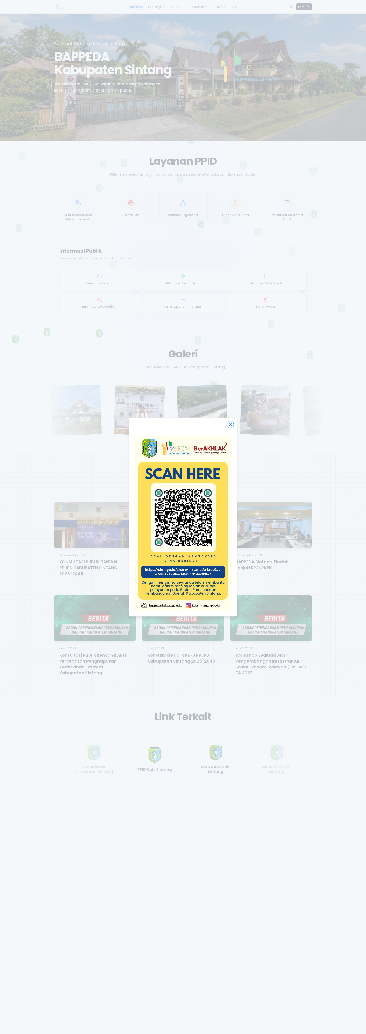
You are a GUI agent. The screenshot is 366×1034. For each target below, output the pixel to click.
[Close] (230, 424)
